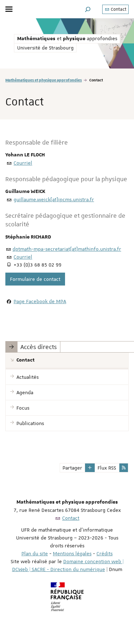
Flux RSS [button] (107, 468)
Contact (118, 9)
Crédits (104, 553)
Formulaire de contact (35, 279)
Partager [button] (72, 468)
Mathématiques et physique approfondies (43, 80)
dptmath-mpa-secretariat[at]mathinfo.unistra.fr (67, 249)
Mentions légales (72, 553)
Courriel (23, 163)
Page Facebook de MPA (40, 301)
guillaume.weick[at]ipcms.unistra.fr (54, 199)
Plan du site (34, 553)
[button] (88, 9)
